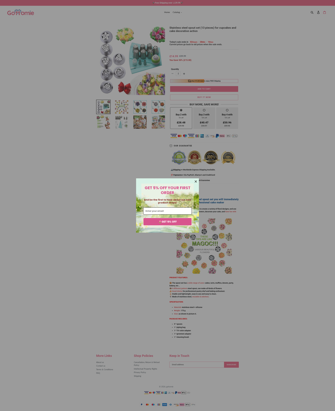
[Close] (196, 181)
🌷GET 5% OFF (167, 221)
